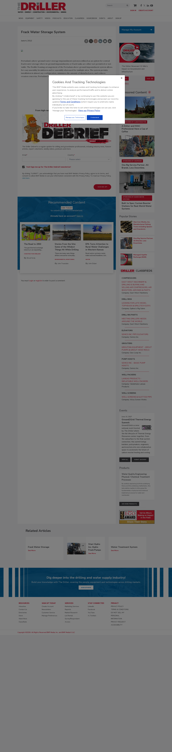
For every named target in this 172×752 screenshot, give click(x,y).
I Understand (94, 117)
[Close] (121, 78)
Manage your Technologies (75, 117)
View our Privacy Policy (89, 110)
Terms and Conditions (70, 101)
